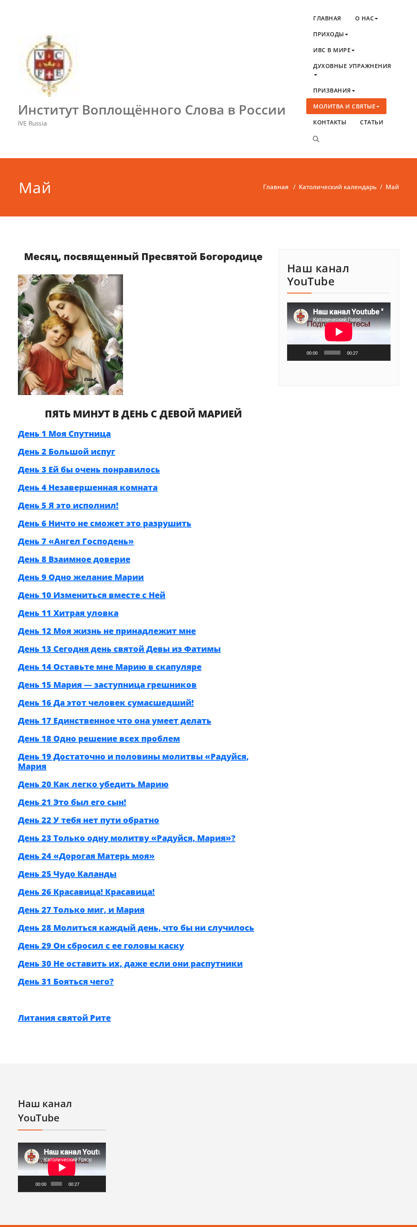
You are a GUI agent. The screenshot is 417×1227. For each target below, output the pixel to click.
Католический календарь (338, 187)
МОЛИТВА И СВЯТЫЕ (344, 106)
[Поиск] (316, 139)
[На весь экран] (380, 353)
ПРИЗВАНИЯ (332, 90)
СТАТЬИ (371, 122)
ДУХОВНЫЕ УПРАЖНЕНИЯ (352, 66)
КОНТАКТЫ (329, 122)
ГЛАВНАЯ (327, 18)
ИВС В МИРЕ (332, 50)
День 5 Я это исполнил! (68, 505)
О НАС (364, 18)
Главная (275, 187)
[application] (339, 331)
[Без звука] (367, 353)
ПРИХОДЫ (328, 34)
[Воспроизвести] (298, 353)
